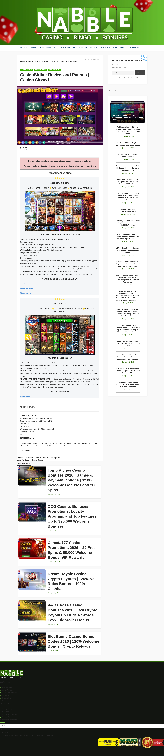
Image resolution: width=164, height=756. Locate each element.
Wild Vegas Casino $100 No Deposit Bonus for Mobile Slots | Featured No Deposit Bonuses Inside (128, 130)
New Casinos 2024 (8, 698)
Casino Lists (5, 695)
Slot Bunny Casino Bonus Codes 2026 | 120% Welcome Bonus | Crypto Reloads (73, 641)
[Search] (145, 48)
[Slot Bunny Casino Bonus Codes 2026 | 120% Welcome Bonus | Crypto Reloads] (32, 642)
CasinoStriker (54, 69)
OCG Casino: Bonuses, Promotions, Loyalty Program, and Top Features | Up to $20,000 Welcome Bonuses (73, 516)
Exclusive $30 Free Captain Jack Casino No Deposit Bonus (128, 144)
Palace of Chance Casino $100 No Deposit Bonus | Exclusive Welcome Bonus (127, 168)
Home (20, 48)
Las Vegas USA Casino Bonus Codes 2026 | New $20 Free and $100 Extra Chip (128, 371)
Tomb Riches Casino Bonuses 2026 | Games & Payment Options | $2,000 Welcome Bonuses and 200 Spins (72, 480)
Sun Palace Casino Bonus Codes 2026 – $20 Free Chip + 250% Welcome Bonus (127, 384)
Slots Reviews (133, 48)
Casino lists (84, 48)
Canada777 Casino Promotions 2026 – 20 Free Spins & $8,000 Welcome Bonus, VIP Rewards (72, 550)
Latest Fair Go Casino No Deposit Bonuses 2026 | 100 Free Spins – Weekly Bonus (127, 357)
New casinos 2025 (101, 48)
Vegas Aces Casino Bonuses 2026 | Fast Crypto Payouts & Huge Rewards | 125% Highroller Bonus (73, 612)
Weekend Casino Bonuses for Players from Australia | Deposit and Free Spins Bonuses (128, 264)
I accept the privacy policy (128, 77)
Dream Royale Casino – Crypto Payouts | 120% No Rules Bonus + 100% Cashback (71, 581)
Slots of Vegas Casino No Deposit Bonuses (127, 156)
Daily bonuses (30, 48)
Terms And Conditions (9, 714)
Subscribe (6, 732)
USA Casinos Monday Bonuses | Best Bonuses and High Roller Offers (128, 250)
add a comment (25, 450)
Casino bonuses (47, 48)
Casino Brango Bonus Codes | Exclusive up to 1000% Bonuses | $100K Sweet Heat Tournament (127, 278)
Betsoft (72, 239)
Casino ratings (40, 69)
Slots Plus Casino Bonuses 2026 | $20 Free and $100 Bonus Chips (128, 343)
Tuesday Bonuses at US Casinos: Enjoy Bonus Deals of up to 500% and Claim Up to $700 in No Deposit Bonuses (128, 328)
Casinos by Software (66, 48)
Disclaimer (5, 711)
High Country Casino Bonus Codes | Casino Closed (127, 210)
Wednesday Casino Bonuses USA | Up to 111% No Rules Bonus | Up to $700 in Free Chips (128, 196)
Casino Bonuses (7, 690)
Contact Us (5, 717)
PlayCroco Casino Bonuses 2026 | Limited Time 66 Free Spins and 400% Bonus (127, 182)
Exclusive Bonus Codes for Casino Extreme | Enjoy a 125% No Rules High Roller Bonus (127, 236)
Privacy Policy (6, 709)
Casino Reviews (118, 48)
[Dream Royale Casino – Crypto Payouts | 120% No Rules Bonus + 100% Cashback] (32, 579)
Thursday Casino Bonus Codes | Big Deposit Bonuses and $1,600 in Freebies (128, 223)
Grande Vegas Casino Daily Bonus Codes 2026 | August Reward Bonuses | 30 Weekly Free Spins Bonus (128, 312)
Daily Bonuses (6, 687)
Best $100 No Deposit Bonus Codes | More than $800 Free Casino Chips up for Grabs (127, 117)
